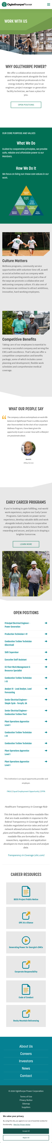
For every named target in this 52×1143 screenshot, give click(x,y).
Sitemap (26, 1103)
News (26, 1068)
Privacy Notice (26, 1100)
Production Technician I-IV (16, 634)
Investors (26, 1061)
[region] (26, 1127)
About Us (26, 1046)
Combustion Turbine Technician (18, 743)
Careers (26, 1053)
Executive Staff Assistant (16, 659)
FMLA (9, 791)
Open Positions (26, 104)
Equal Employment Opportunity (26, 791)
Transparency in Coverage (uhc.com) (26, 855)
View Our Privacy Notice (21, 1124)
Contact (26, 1075)
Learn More (26, 544)
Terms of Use (26, 1096)
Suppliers (26, 1107)
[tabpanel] (26, 440)
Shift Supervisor (12, 652)
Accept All (26, 1131)
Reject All (26, 1138)
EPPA (43, 791)
